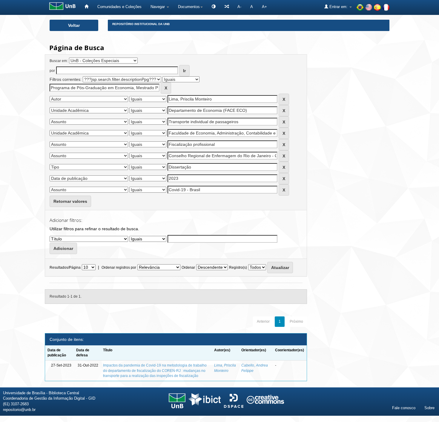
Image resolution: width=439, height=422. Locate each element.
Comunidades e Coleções (119, 6)
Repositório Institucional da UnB (141, 24)
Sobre (429, 408)
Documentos (189, 6)
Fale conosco (403, 408)
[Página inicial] (86, 6)
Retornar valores (70, 201)
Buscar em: (59, 61)
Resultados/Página (65, 267)
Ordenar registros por (119, 267)
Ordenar (188, 267)
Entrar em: (338, 6)
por (52, 71)
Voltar (74, 25)
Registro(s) (238, 267)
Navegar (158, 6)
